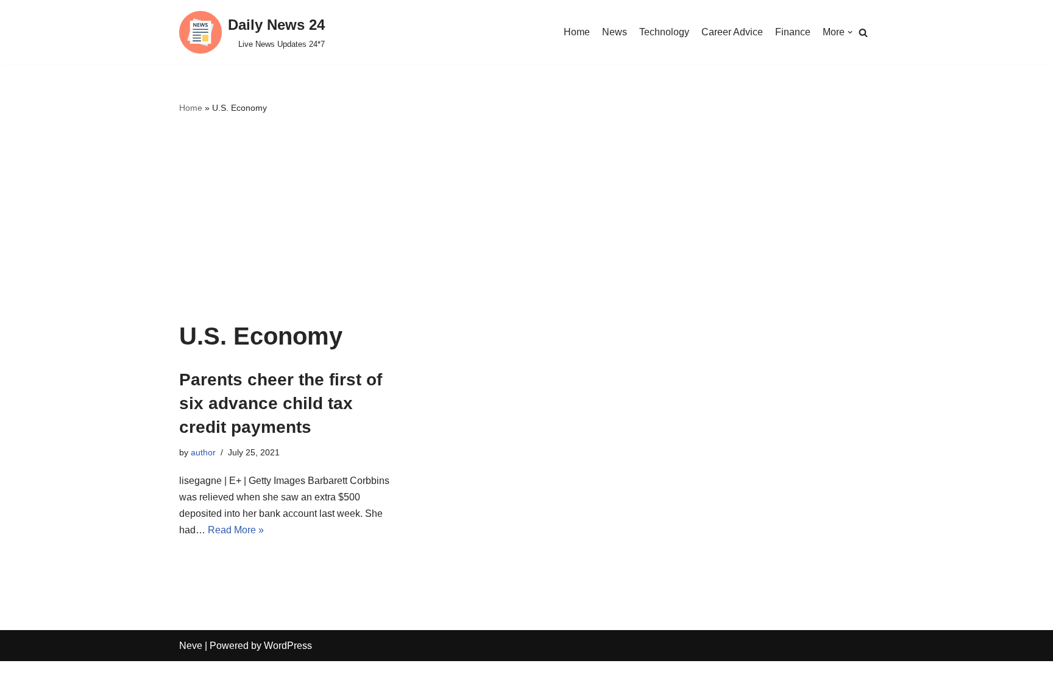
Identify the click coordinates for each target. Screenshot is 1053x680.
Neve (190, 645)
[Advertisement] (526, 219)
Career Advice (732, 32)
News (614, 32)
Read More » (236, 530)
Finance (792, 32)
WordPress (288, 645)
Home (577, 32)
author (203, 452)
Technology (664, 32)
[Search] (863, 32)
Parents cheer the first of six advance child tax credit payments (280, 403)
